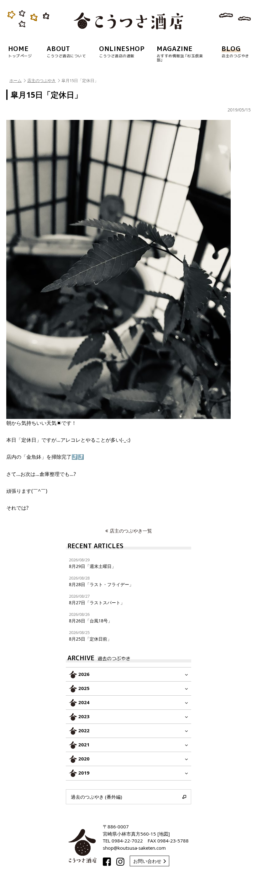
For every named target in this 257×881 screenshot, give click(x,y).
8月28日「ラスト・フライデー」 (101, 581)
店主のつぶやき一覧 (131, 531)
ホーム (15, 80)
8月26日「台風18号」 (90, 617)
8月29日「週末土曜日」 (92, 563)
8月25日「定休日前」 (90, 636)
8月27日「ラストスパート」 (97, 599)
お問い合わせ (147, 861)
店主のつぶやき (41, 80)
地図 (163, 834)
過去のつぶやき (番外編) (96, 797)
